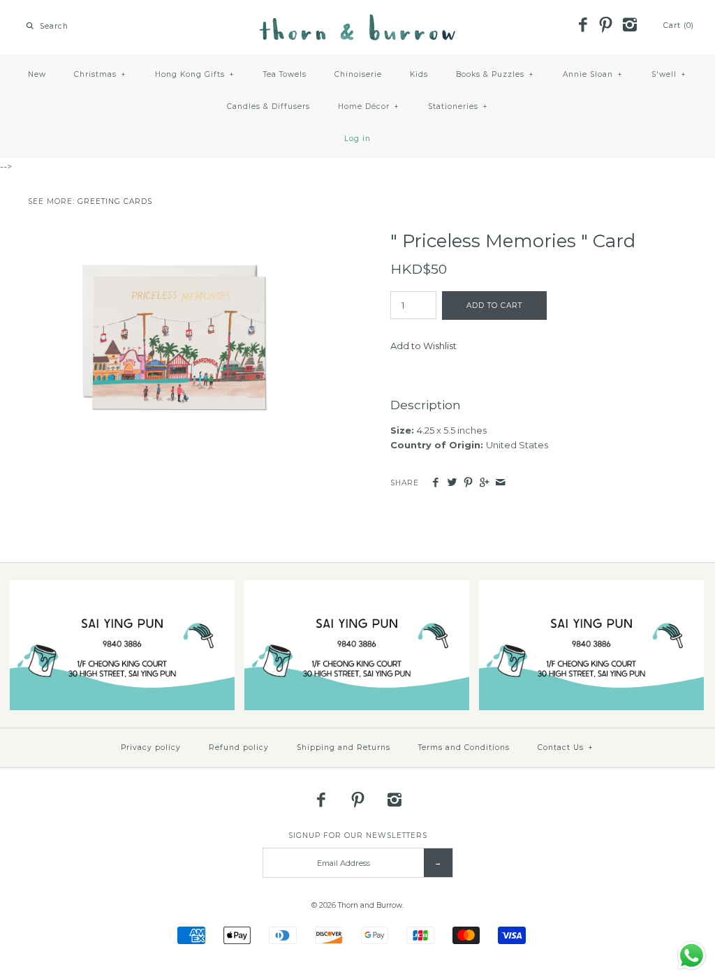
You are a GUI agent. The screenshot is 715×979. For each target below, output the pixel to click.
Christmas (100, 74)
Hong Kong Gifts (195, 74)
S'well (668, 74)
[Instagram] (629, 26)
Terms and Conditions (464, 747)
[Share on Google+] (484, 483)
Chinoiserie (358, 74)
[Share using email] (500, 483)
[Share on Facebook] (435, 483)
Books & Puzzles (495, 74)
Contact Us (566, 747)
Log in (357, 138)
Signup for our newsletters (357, 835)
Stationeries (458, 106)
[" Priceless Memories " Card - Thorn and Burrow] (176, 237)
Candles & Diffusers (268, 106)
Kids (419, 74)
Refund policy (239, 747)
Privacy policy (151, 747)
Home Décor (368, 106)
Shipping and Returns (343, 747)
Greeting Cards (115, 201)
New (37, 74)
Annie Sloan (593, 74)
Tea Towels (285, 74)
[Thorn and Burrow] (357, 21)
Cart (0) (678, 25)
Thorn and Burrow (370, 905)
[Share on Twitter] (451, 483)
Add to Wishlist (423, 345)
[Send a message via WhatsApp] (691, 955)
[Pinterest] (606, 26)
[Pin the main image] (468, 483)
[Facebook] (582, 26)
